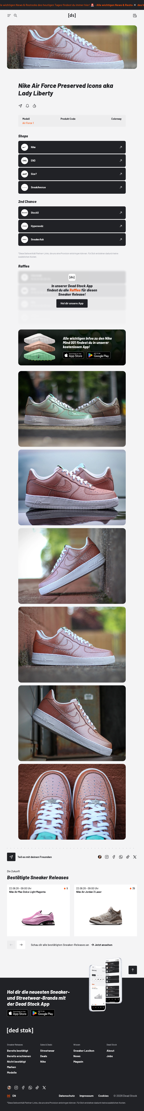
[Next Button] (21, 945)
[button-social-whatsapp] (121, 857)
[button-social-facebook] (114, 857)
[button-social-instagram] (107, 857)
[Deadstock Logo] (72, 15)
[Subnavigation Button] (9, 15)
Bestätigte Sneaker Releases (37, 877)
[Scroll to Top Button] (133, 970)
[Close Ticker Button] (135, 5)
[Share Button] (20, 106)
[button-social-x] (135, 857)
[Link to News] (15, 15)
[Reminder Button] (27, 106)
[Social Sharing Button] (11, 857)
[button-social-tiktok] (128, 857)
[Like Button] (34, 106)
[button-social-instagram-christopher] (100, 857)
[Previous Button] (11, 945)
